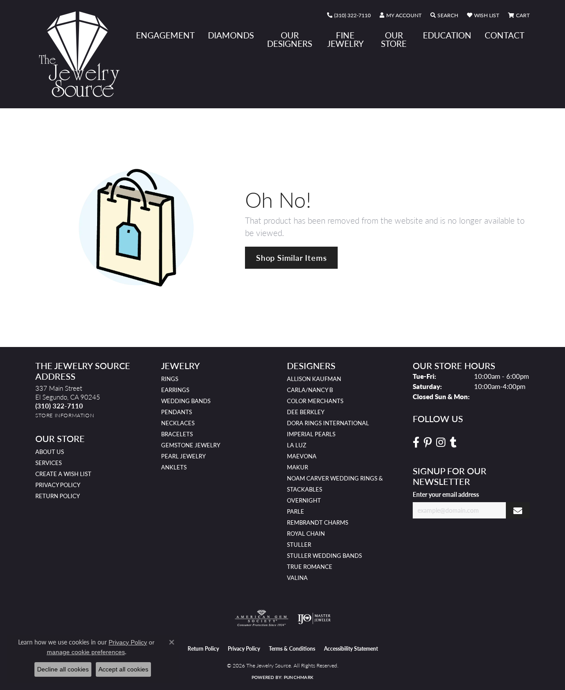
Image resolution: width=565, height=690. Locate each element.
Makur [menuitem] (297, 467)
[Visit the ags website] (261, 618)
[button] (401, 15)
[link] (349, 15)
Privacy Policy (57, 485)
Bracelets (177, 434)
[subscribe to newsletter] (518, 510)
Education (447, 35)
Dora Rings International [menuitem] (328, 423)
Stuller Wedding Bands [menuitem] (324, 556)
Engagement (165, 35)
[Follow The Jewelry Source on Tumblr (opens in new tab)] (453, 442)
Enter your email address (446, 494)
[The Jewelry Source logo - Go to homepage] (82, 54)
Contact (504, 35)
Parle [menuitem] (295, 511)
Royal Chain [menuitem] (306, 534)
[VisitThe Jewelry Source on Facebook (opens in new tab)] (416, 442)
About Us (49, 452)
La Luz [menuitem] (296, 445)
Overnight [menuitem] (304, 500)
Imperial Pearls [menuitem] (311, 434)
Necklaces (178, 423)
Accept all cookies (123, 669)
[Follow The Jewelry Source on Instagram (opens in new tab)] (440, 442)
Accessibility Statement (351, 648)
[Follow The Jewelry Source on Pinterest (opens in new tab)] (428, 442)
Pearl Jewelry (183, 456)
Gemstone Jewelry (190, 445)
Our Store (394, 39)
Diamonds (231, 35)
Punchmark (298, 677)
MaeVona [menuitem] (301, 456)
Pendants (176, 412)
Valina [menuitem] (297, 578)
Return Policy (57, 496)
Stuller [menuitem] (299, 545)
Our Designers (289, 39)
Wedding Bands (186, 401)
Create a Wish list (63, 474)
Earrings (175, 390)
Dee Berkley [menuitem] (305, 412)
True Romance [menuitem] (309, 567)
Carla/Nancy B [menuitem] (310, 390)
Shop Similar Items (291, 257)
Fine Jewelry (345, 39)
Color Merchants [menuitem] (315, 401)
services (48, 463)
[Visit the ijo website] (314, 618)
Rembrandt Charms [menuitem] (317, 522)
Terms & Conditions (292, 648)
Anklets (174, 467)
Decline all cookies (63, 669)
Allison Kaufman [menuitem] (314, 379)
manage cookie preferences (86, 652)
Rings (169, 379)
